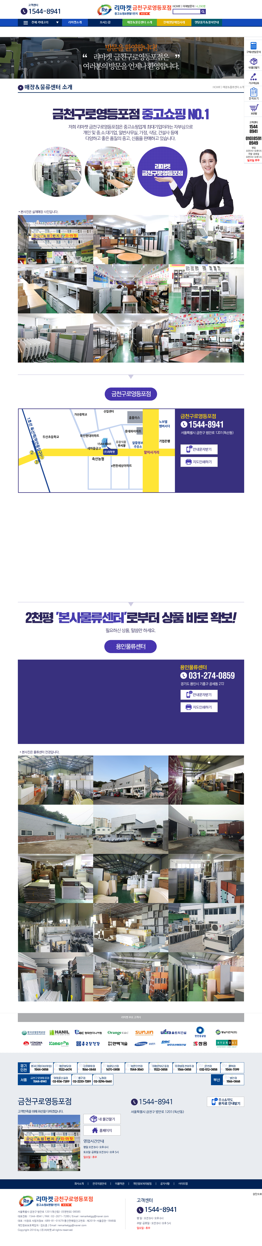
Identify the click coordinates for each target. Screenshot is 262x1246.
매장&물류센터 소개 (139, 22)
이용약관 (119, 1183)
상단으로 (257, 1194)
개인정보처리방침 (142, 1183)
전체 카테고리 (39, 22)
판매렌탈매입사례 (174, 22)
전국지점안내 (99, 1183)
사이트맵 (183, 1183)
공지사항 (165, 1183)
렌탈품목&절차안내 (207, 22)
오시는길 (105, 22)
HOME (176, 6)
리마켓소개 (75, 22)
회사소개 (79, 1183)
